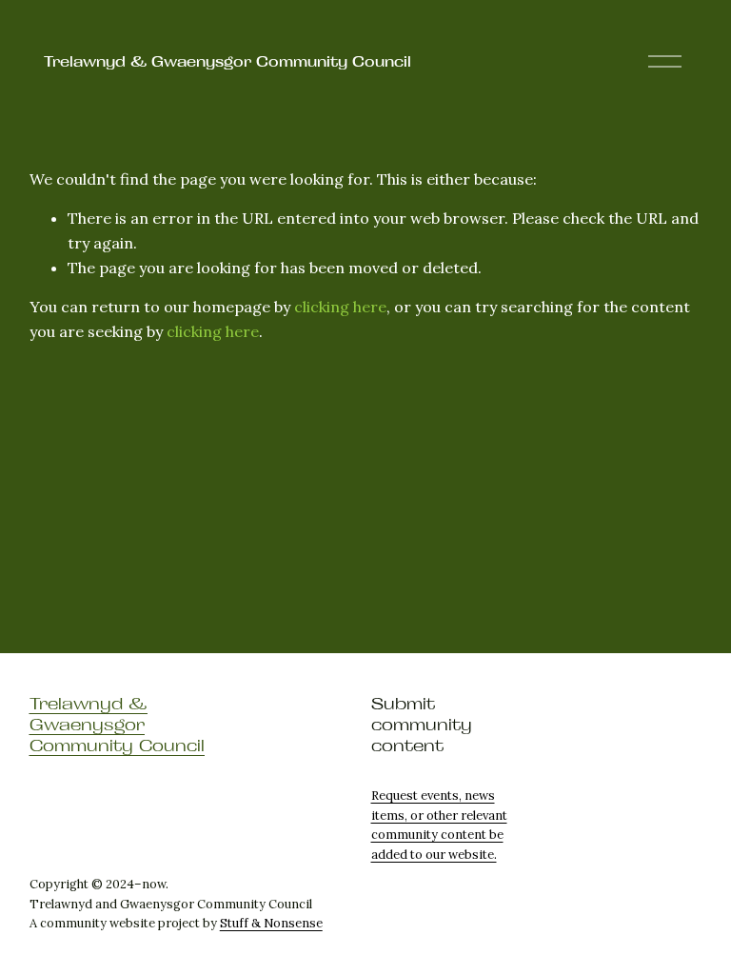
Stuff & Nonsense (271, 923)
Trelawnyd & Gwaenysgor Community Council (227, 61)
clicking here (340, 306)
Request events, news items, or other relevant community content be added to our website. (439, 824)
